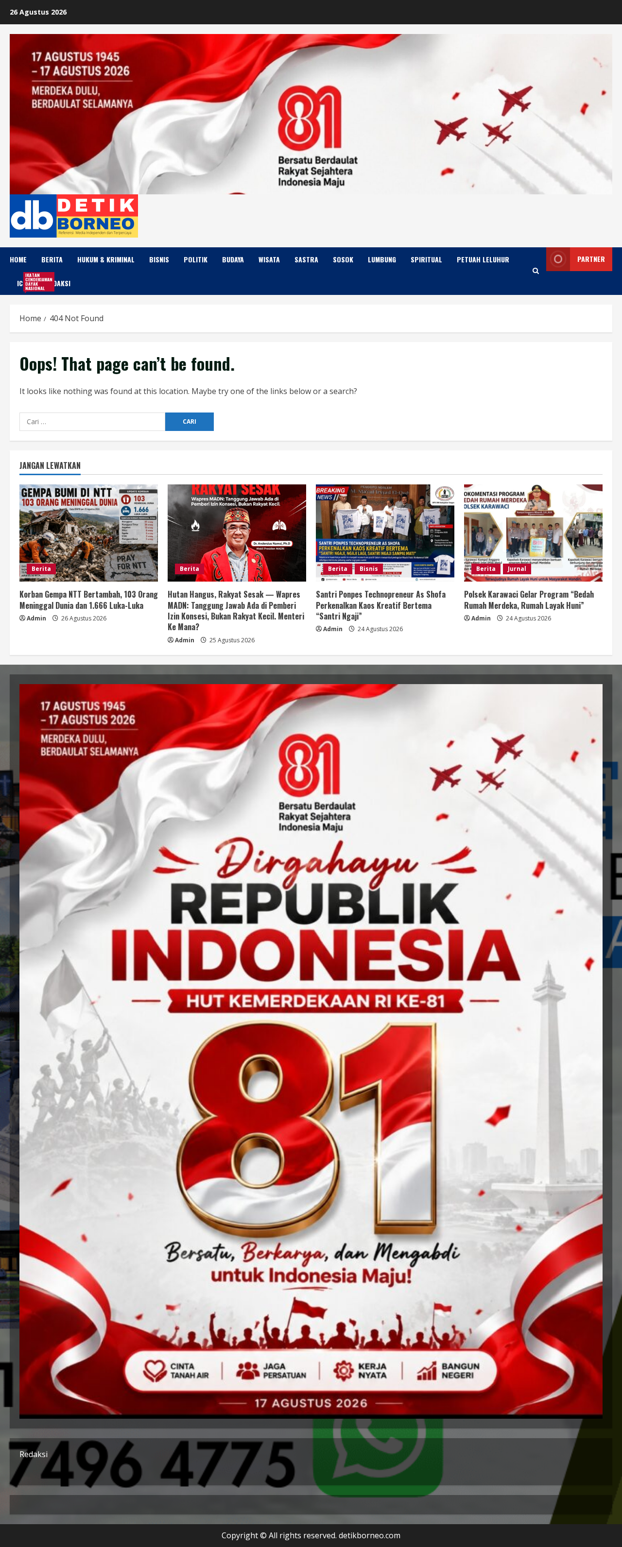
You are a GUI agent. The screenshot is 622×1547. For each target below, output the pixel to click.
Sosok (343, 259)
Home (18, 259)
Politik (195, 259)
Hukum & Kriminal (106, 259)
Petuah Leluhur (483, 259)
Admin (36, 618)
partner (591, 259)
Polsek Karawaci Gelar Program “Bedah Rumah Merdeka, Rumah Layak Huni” (529, 599)
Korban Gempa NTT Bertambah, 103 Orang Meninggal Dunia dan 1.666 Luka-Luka (88, 599)
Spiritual (426, 259)
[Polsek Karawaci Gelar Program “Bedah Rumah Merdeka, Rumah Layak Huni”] (533, 533)
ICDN (27, 282)
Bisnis (159, 259)
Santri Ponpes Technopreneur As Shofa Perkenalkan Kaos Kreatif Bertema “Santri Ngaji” (381, 605)
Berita (52, 259)
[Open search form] (536, 270)
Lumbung (382, 259)
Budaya (233, 259)
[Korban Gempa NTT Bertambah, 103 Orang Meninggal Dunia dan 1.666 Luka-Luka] (88, 533)
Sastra (306, 259)
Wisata (269, 259)
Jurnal (517, 569)
